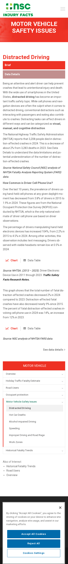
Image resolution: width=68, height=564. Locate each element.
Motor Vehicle (34, 366)
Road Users (13, 470)
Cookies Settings (34, 553)
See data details (53, 349)
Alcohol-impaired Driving (22, 421)
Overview (12, 475)
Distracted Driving (20, 408)
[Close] (60, 507)
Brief (8, 65)
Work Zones (15, 442)
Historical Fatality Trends (21, 466)
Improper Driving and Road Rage (27, 435)
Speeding (14, 428)
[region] (33, 533)
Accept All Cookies (33, 534)
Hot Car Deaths (17, 414)
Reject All (33, 543)
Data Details (12, 74)
